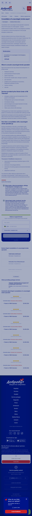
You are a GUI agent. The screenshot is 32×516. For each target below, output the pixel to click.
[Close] (26, 499)
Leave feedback (16, 511)
